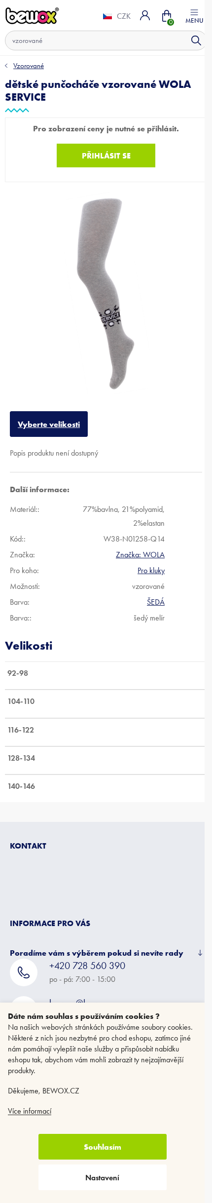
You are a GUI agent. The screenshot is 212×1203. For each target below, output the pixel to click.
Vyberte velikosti (49, 417)
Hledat (189, 40)
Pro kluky (151, 563)
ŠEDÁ (156, 594)
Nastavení (102, 1177)
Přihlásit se (102, 155)
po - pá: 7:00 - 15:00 (87, 964)
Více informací (29, 1111)
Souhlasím (102, 1147)
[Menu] (187, 15)
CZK (116, 16)
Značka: (140, 547)
